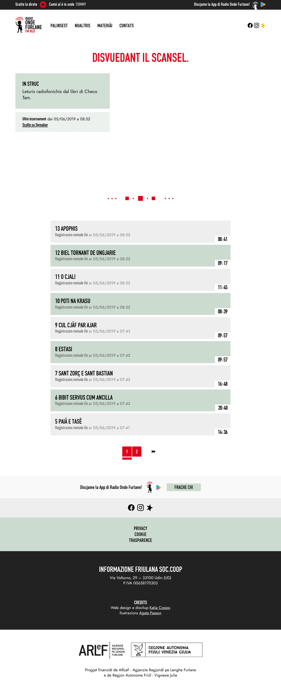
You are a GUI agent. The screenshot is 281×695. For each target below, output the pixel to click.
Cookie (141, 534)
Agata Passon (150, 613)
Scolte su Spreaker (35, 125)
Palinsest (59, 25)
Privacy (140, 528)
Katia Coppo (160, 608)
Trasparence (140, 540)
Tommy (81, 4)
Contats (126, 25)
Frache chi (184, 487)
